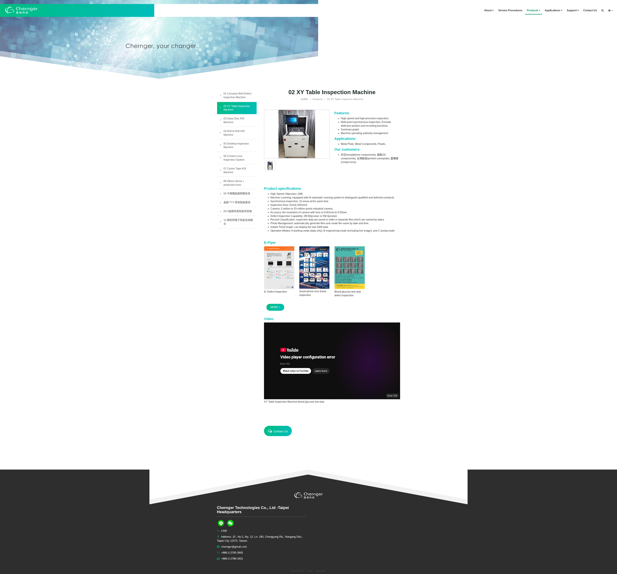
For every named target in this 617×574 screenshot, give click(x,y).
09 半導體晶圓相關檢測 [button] (237, 193)
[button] (602, 9)
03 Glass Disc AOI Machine (234, 120)
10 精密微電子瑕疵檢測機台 (238, 222)
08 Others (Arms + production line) (234, 183)
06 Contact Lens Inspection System (234, 158)
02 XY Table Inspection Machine (237, 108)
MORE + (275, 307)
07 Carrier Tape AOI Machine (235, 170)
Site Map (309, 571)
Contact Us (590, 10)
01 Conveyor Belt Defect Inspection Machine (237, 95)
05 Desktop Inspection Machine (236, 145)
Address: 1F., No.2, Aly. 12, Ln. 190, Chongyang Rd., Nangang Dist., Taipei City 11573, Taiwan (260, 538)
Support (572, 10)
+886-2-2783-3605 (231, 552)
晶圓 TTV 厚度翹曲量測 (237, 202)
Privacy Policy (321, 571)
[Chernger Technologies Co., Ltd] (21, 10)
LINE (223, 530)
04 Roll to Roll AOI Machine (234, 133)
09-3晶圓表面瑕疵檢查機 (238, 211)
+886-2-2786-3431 (231, 558)
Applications (553, 10)
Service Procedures (510, 10)
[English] (610, 9)
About (488, 10)
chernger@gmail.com (233, 546)
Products (533, 10)
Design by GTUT (297, 571)
